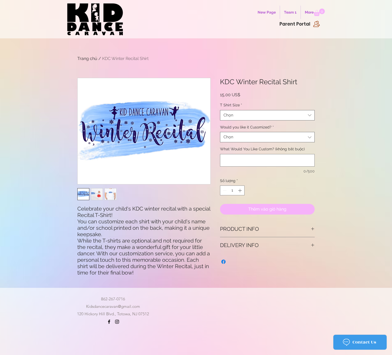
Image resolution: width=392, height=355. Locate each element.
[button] (319, 12)
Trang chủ (87, 58)
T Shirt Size (231, 105)
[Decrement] (224, 190)
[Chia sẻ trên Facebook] (223, 262)
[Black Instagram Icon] (117, 321)
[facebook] (109, 321)
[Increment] (240, 190)
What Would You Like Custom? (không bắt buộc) (262, 149)
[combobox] (267, 115)
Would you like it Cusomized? (247, 127)
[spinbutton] (232, 190)
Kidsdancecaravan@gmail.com (113, 306)
